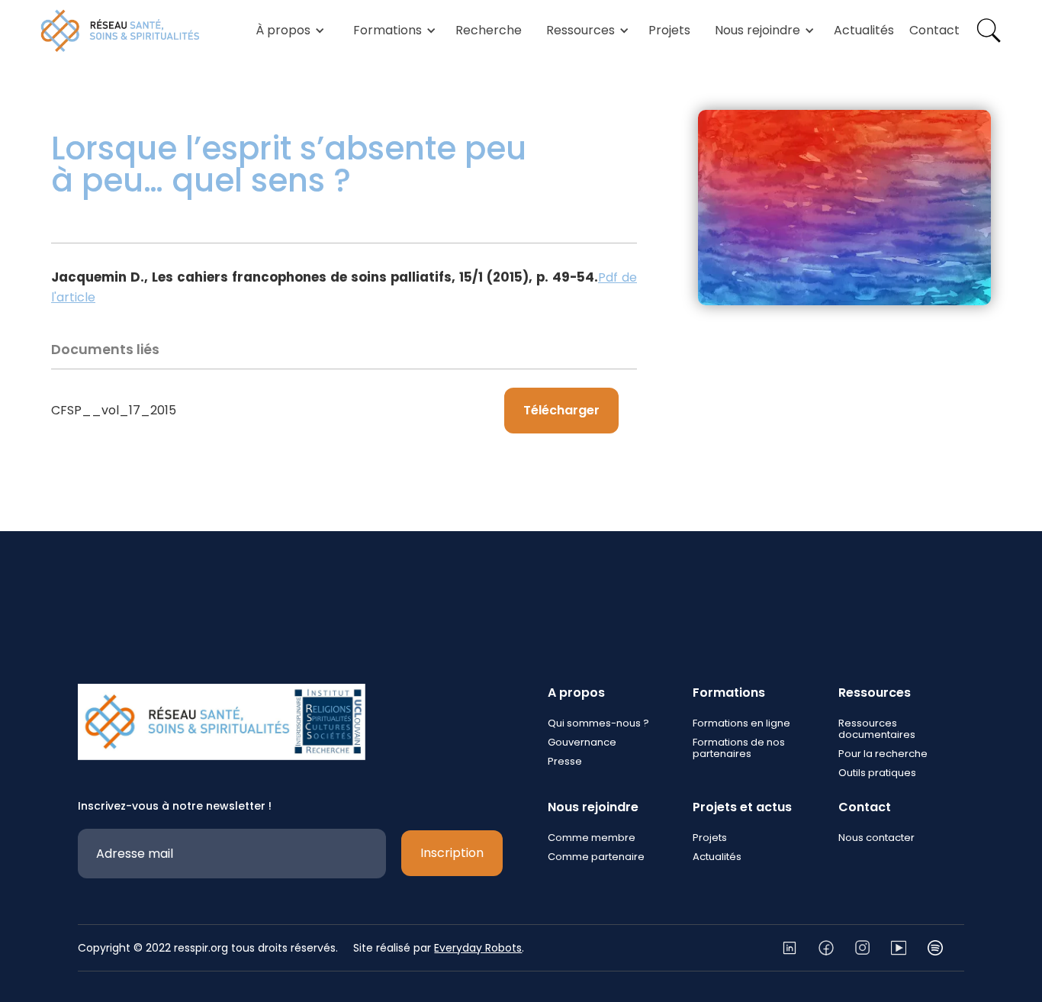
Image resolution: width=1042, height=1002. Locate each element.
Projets (669, 30)
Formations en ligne (741, 723)
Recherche (488, 30)
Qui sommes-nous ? (598, 723)
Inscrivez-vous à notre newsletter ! (175, 806)
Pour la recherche (883, 753)
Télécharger (561, 410)
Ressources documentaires (876, 728)
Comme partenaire (596, 856)
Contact (934, 30)
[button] (287, 30)
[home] (120, 30)
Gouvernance (582, 742)
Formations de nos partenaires (739, 747)
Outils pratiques (877, 772)
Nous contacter (876, 837)
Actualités (864, 30)
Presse (565, 761)
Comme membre (591, 837)
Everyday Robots (478, 947)
